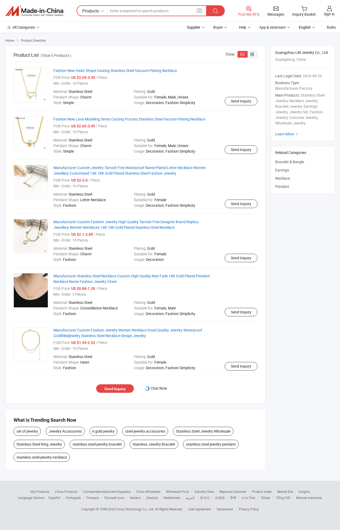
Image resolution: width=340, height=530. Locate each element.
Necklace (282, 178)
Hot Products (39, 491)
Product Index (262, 491)
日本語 (220, 497)
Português (73, 497)
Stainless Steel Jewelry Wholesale (203, 431)
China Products (66, 491)
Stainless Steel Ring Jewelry (39, 444)
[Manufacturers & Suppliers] (34, 10)
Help (242, 27)
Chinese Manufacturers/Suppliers (107, 491)
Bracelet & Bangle (289, 161)
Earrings (282, 170)
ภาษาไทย (248, 497)
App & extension (272, 27)
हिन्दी (233, 497)
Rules (331, 27)
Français (92, 497)
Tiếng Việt (283, 497)
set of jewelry (27, 431)
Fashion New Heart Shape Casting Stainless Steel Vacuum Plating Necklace (115, 70)
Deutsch (152, 497)
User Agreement (199, 509)
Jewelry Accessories (65, 431)
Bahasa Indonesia (309, 497)
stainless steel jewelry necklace (41, 457)
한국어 (205, 497)
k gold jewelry (103, 431)
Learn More (287, 133)
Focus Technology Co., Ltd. (135, 509)
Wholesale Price (177, 491)
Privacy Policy (249, 509)
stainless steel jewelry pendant (211, 444)
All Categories (23, 27)
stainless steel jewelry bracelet (97, 444)
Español (54, 497)
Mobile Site (285, 491)
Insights (304, 491)
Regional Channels (232, 491)
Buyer (218, 27)
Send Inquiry (241, 101)
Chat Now (159, 388)
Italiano (135, 497)
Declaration (225, 509)
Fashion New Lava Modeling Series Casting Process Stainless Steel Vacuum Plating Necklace (129, 119)
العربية (190, 497)
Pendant (282, 186)
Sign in (329, 13)
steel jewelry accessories (145, 431)
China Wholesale (148, 491)
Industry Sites (204, 491)
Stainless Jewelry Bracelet (154, 444)
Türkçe (265, 497)
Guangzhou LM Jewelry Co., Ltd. (302, 52)
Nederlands (172, 497)
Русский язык (114, 497)
